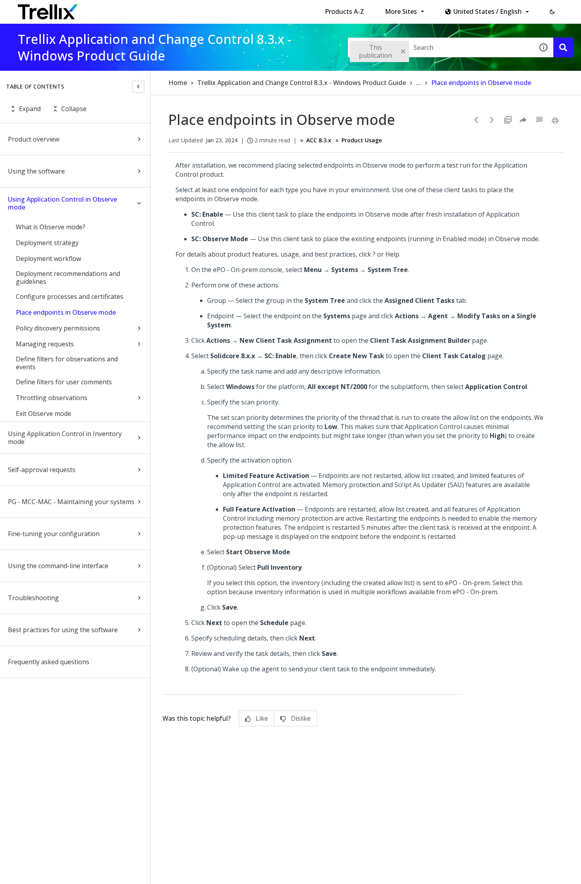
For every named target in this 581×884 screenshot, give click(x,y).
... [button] (418, 82)
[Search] (563, 47)
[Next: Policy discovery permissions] (492, 120)
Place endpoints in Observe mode (66, 312)
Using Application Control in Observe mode (62, 203)
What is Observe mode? (50, 227)
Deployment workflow (48, 258)
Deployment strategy (47, 242)
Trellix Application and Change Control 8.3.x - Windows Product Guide (301, 82)
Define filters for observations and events (67, 363)
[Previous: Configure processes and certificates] (476, 120)
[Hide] (138, 87)
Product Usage (361, 140)
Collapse (74, 108)
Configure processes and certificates (69, 296)
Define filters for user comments (64, 382)
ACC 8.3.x (318, 140)
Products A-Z (344, 11)
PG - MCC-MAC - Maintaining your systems (71, 501)
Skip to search (191, 9)
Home (177, 82)
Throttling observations (51, 397)
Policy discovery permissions (58, 328)
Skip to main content (130, 9)
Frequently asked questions (48, 661)
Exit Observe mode (43, 413)
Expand (30, 108)
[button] (552, 12)
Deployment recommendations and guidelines (68, 277)
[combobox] (441, 47)
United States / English (487, 11)
